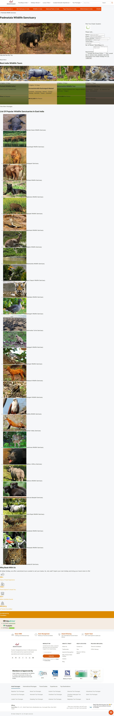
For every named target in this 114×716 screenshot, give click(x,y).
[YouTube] (33, 657)
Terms (57, 659)
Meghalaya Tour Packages (74, 699)
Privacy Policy (99, 53)
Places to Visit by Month (81, 652)
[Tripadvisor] (16, 657)
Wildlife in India (37, 9)
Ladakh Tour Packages (17, 699)
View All (88, 699)
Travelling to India (23, 2)
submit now (88, 58)
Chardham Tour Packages (55, 694)
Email (88, 36)
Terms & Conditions (96, 646)
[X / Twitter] (26, 657)
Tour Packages (76, 2)
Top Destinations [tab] (65, 686)
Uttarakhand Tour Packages (93, 691)
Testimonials (65, 649)
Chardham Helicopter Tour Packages (74, 695)
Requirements (90, 52)
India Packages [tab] (15, 686)
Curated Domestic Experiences (61, 2)
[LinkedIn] (29, 657)
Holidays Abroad (35, 2)
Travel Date (89, 41)
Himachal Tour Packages (73, 691)
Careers (64, 658)
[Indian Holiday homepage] (17, 645)
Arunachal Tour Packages (17, 694)
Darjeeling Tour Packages (36, 699)
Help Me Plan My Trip (6, 55)
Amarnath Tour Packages (36, 694)
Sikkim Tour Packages (91, 694)
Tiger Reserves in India (69, 9)
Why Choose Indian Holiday (67, 655)
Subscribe (51, 656)
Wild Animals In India (86, 9)
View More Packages (6, 106)
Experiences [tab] (53, 686)
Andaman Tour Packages (55, 699)
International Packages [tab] (30, 686)
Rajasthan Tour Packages (17, 691)
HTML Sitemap (94, 649)
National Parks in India (52, 9)
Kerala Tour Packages (35, 691)
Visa (78, 649)
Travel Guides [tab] (43, 686)
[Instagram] (19, 657)
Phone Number (90, 38)
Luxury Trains (46, 2)
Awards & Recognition (67, 652)
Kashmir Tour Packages (55, 691)
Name (88, 34)
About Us (64, 646)
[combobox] (90, 2)
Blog (63, 661)
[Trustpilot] (12, 657)
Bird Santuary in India (23, 9)
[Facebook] (22, 657)
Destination (89, 40)
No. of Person (90, 45)
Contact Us (79, 646)
